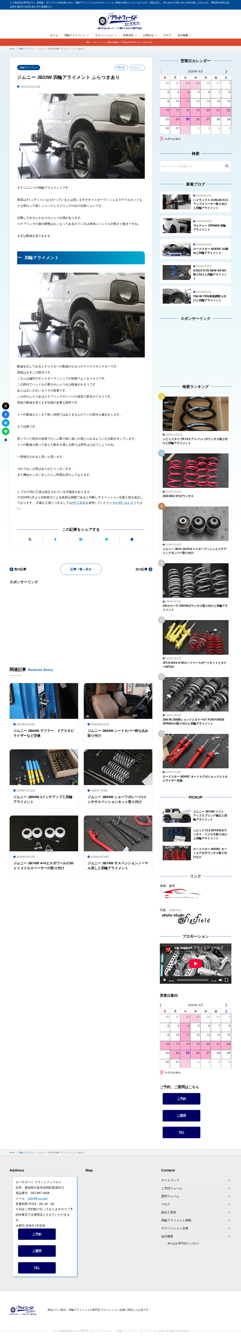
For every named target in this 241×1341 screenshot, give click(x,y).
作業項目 (128, 35)
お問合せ (148, 35)
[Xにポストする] (30, 539)
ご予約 (181, 1098)
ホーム (54, 35)
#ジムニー (136, 67)
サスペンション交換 (174, 1228)
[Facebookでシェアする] (55, 539)
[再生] (165, 980)
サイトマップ (170, 1180)
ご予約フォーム (171, 1188)
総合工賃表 (168, 1212)
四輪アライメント (74, 35)
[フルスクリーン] (226, 980)
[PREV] (163, 71)
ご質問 (181, 1115)
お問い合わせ (125, 502)
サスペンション (104, 35)
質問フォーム (170, 1196)
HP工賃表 (78, 502)
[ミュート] (220, 980)
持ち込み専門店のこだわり (183, 1243)
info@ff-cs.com (37, 1198)
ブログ (167, 35)
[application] (195, 963)
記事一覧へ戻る (81, 569)
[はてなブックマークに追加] (81, 539)
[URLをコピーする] (132, 539)
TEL (182, 1132)
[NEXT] (227, 71)
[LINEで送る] (106, 539)
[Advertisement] (81, 620)
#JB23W (120, 67)
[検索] (227, 166)
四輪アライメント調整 (176, 1220)
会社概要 (183, 35)
